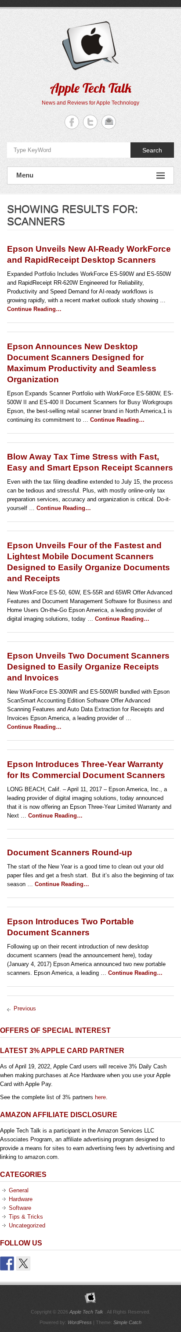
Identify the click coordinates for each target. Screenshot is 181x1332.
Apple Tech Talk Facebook (72, 122)
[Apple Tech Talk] (90, 1298)
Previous (25, 1008)
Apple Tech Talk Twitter (90, 122)
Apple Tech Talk (90, 88)
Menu (24, 175)
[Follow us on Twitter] (23, 1263)
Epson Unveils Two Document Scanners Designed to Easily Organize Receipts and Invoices (88, 666)
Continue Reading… (34, 309)
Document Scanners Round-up (69, 852)
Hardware (21, 1199)
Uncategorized (27, 1225)
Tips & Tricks (26, 1216)
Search (152, 150)
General (19, 1190)
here (100, 1097)
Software (20, 1208)
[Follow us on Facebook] (7, 1263)
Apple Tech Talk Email (108, 122)
